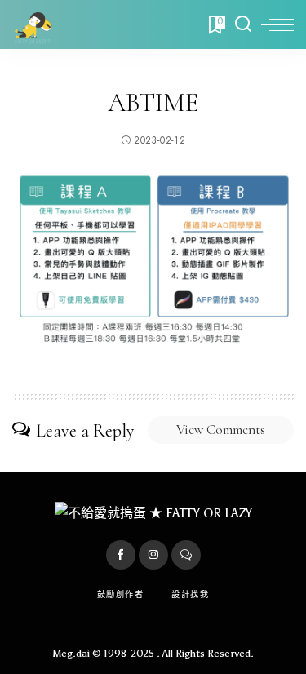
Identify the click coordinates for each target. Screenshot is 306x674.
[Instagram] (153, 555)
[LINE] (186, 555)
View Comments (220, 429)
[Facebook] (120, 555)
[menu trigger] (277, 24)
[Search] (243, 24)
